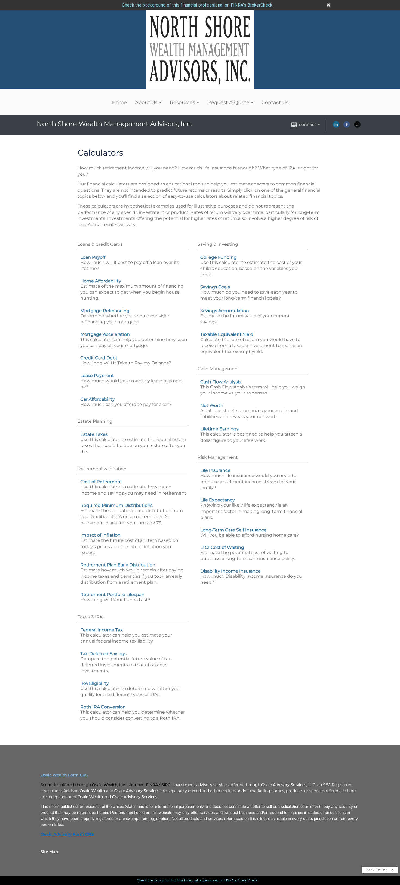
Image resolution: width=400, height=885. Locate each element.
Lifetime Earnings (219, 428)
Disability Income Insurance (230, 571)
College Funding (218, 257)
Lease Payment (97, 375)
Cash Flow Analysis (220, 381)
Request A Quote (228, 102)
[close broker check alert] (328, 5)
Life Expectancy (217, 500)
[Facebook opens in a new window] (346, 126)
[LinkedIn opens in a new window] (336, 126)
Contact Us (274, 102)
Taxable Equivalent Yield (226, 334)
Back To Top (377, 870)
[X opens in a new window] (357, 126)
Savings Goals (215, 287)
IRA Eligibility (94, 683)
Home (119, 102)
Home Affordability (100, 281)
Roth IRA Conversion (103, 707)
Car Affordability (97, 399)
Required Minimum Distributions (116, 505)
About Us (146, 102)
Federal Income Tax (101, 629)
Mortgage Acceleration (105, 334)
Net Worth (211, 405)
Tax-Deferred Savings (103, 653)
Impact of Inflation (100, 535)
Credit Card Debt (99, 357)
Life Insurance (215, 470)
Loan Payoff (92, 257)
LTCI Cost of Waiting (222, 547)
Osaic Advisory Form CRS (67, 834)
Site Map (49, 851)
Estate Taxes (94, 434)
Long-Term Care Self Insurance (233, 530)
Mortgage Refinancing (105, 310)
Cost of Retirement (101, 481)
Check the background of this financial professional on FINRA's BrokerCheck (197, 5)
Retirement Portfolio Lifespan (112, 594)
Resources (182, 102)
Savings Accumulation (224, 310)
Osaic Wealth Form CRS (64, 775)
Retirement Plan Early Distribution (117, 564)
